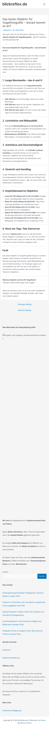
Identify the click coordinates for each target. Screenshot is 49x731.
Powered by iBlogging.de (11, 710)
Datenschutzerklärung (10, 658)
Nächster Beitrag (24, 310)
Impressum (6, 650)
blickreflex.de (14, 4)
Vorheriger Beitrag (24, 304)
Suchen (5, 572)
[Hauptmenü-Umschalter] (44, 4)
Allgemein (7, 30)
